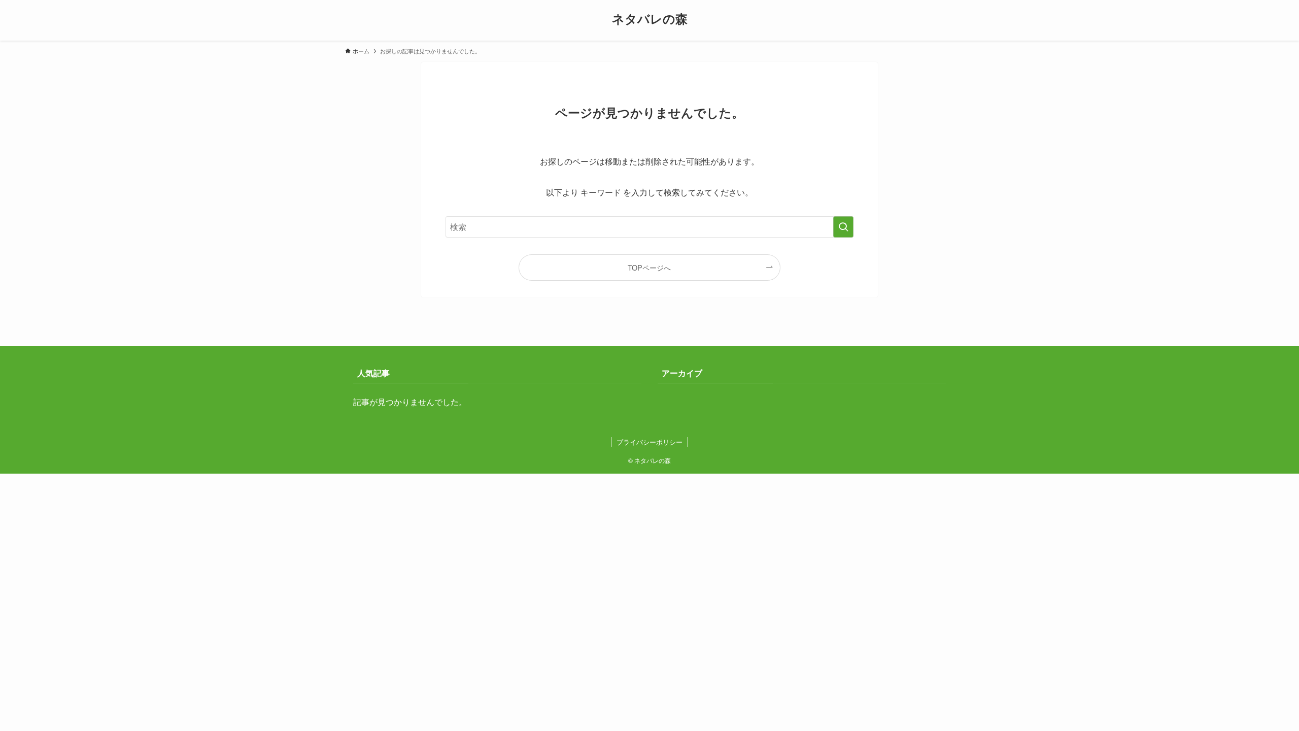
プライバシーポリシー (649, 442)
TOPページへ (649, 267)
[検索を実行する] (843, 227)
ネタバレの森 (650, 18)
